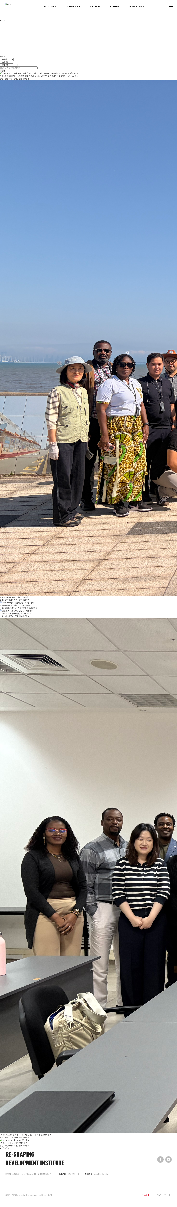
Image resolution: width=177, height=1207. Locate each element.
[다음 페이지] (9, 1148)
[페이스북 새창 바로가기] (160, 1159)
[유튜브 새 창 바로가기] (168, 1159)
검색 (3, 70)
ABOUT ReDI (49, 6)
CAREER (114, 6)
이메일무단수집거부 (163, 1194)
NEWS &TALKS (136, 6)
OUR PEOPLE (73, 6)
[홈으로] (1, 20)
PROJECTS (95, 6)
